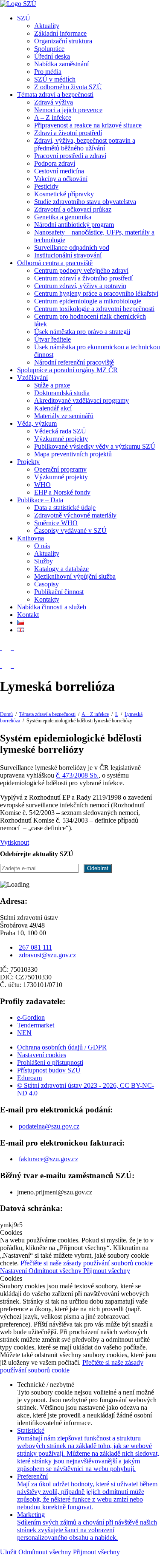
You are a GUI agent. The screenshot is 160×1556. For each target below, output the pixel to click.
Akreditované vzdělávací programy (81, 400)
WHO (42, 484)
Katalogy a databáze (61, 568)
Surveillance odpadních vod (71, 247)
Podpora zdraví (54, 163)
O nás (42, 545)
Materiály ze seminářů (63, 415)
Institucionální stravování (68, 255)
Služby (43, 561)
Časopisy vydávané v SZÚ (70, 530)
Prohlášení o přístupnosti (50, 1062)
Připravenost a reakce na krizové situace (88, 125)
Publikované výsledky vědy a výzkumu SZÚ (94, 446)
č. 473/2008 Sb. (77, 775)
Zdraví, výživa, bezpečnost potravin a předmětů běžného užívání (84, 144)
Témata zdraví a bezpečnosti (55, 94)
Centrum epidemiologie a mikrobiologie (87, 301)
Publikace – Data (40, 500)
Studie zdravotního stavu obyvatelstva (85, 201)
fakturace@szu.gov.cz (48, 1159)
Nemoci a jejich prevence (68, 109)
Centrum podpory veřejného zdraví (81, 270)
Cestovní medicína (59, 171)
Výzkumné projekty (61, 438)
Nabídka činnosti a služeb (51, 607)
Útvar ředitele (52, 339)
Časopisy (46, 584)
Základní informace (60, 33)
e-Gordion (31, 1017)
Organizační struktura (63, 41)
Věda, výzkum (37, 423)
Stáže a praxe (52, 385)
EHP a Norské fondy (62, 492)
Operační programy (60, 469)
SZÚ (23, 18)
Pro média (47, 71)
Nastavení (14, 1270)
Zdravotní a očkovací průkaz (72, 209)
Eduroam (29, 1077)
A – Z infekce (52, 117)
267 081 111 (35, 947)
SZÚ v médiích (55, 79)
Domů (6, 714)
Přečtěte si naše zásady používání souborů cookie (86, 1263)
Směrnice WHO (56, 522)
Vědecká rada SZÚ (60, 431)
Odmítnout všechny (56, 1270)
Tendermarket (35, 1025)
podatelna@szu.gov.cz (49, 1126)
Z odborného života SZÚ (68, 87)
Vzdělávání (32, 377)
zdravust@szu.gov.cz (47, 955)
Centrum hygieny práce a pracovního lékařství (96, 293)
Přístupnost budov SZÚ (49, 1070)
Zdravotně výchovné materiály (75, 515)
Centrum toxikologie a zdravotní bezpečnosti (94, 308)
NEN (24, 1032)
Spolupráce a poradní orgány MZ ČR (67, 369)
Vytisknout (14, 842)
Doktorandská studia (62, 392)
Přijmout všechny (106, 1270)
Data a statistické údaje (65, 507)
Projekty (28, 461)
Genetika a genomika (62, 217)
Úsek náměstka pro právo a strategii (82, 331)
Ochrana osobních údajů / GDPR (62, 1047)
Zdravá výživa (53, 102)
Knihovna (30, 538)
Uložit (9, 1552)
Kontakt (28, 614)
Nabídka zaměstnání (61, 64)
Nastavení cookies (41, 1054)
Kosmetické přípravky (64, 194)
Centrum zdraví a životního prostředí (83, 278)
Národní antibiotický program (74, 224)
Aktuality (46, 25)
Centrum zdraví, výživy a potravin (80, 285)
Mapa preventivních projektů (73, 454)
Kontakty (46, 599)
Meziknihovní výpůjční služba (75, 576)
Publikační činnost (59, 591)
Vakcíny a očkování (60, 178)
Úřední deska (52, 56)
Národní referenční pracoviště (74, 362)
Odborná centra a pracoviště (55, 262)
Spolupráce (49, 48)
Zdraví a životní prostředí (68, 132)
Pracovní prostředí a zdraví (70, 155)
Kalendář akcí (53, 408)
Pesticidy (46, 186)
